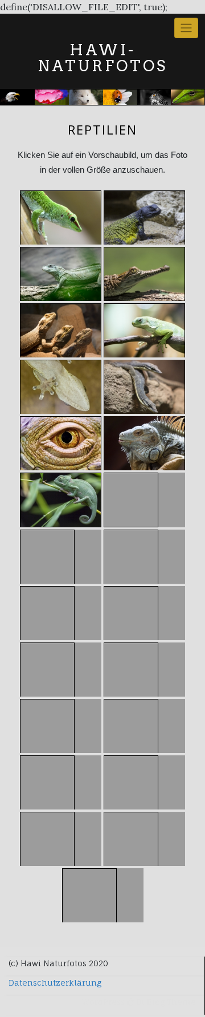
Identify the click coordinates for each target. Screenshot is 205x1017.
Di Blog (149, 1002)
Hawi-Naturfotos (102, 58)
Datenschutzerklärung (55, 982)
